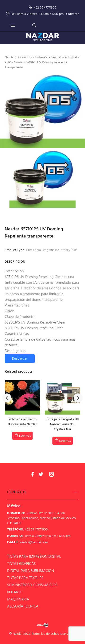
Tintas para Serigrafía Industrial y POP (51, 250)
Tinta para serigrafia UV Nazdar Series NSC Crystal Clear (62, 424)
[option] (42, 109)
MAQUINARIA (18, 599)
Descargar (19, 358)
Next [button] (78, 397)
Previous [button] (6, 397)
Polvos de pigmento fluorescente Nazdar (22, 422)
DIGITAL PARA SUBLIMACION (30, 571)
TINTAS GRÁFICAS (21, 564)
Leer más (25, 436)
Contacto (72, 14)
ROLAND (14, 592)
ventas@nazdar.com (34, 542)
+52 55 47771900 (45, 7)
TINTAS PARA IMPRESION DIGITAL (34, 557)
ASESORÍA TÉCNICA (22, 606)
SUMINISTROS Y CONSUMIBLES (32, 585)
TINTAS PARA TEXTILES (25, 578)
